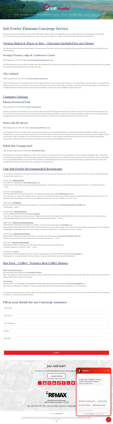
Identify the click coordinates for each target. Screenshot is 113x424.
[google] (40, 383)
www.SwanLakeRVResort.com (39, 128)
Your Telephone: (10, 323)
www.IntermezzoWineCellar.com (69, 236)
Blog (80, 14)
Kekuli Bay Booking (38, 151)
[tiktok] (59, 383)
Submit (56, 352)
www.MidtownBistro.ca (32, 183)
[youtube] (45, 383)
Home (16, 14)
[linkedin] (54, 383)
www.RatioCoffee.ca (34, 272)
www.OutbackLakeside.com (38, 79)
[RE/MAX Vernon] (56, 394)
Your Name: (8, 316)
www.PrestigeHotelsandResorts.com (40, 60)
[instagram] (49, 383)
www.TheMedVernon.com (64, 194)
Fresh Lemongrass (34, 214)
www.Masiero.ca (66, 225)
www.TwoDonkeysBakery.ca (75, 283)
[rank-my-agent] (68, 383)
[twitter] (73, 383)
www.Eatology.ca (76, 254)
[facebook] (64, 383)
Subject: (7, 331)
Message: (7, 338)
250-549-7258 (36, 406)
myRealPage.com (59, 413)
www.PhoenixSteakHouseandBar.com (72, 205)
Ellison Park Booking (34, 107)
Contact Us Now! (57, 376)
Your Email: (8, 308)
